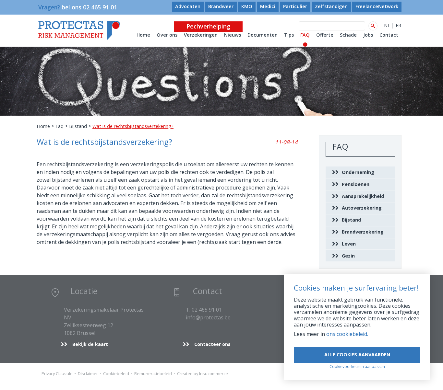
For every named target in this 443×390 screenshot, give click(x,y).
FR (398, 25)
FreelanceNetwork (376, 6)
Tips (289, 35)
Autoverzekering (362, 208)
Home (143, 35)
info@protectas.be (208, 317)
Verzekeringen (201, 35)
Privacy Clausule (57, 373)
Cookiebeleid (116, 373)
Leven (349, 244)
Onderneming (358, 172)
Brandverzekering (363, 232)
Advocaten (187, 6)
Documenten (262, 35)
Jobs (368, 35)
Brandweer (220, 6)
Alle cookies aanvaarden (357, 354)
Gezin (348, 256)
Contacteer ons (212, 344)
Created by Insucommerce (202, 373)
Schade (348, 35)
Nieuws (232, 35)
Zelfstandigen (331, 6)
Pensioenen (355, 184)
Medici (267, 6)
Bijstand (78, 126)
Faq (59, 126)
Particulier (295, 6)
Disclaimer (88, 373)
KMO (246, 6)
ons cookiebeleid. (347, 334)
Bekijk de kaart (90, 344)
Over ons (167, 35)
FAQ (305, 35)
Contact (388, 35)
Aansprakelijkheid (363, 196)
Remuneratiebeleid (153, 373)
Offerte (324, 35)
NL (387, 25)
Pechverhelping (208, 26)
